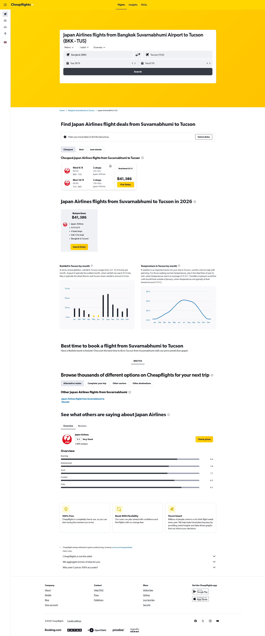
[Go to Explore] (5, 33)
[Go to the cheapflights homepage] (22, 4)
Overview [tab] (68, 426)
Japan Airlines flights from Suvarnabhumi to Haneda (82, 400)
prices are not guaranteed (122, 547)
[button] (5, 4)
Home (62, 110)
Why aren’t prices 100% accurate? (80, 567)
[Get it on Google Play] (200, 591)
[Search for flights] (5, 14)
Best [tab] (81, 149)
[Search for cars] (5, 27)
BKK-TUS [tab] (138, 361)
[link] (79, 247)
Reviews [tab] (82, 426)
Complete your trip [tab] (97, 383)
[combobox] (69, 47)
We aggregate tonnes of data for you (81, 561)
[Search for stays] (5, 21)
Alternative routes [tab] (72, 383)
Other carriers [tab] (119, 383)
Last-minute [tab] (96, 149)
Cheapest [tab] (68, 149)
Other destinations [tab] (142, 383)
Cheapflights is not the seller (77, 556)
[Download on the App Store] (200, 599)
